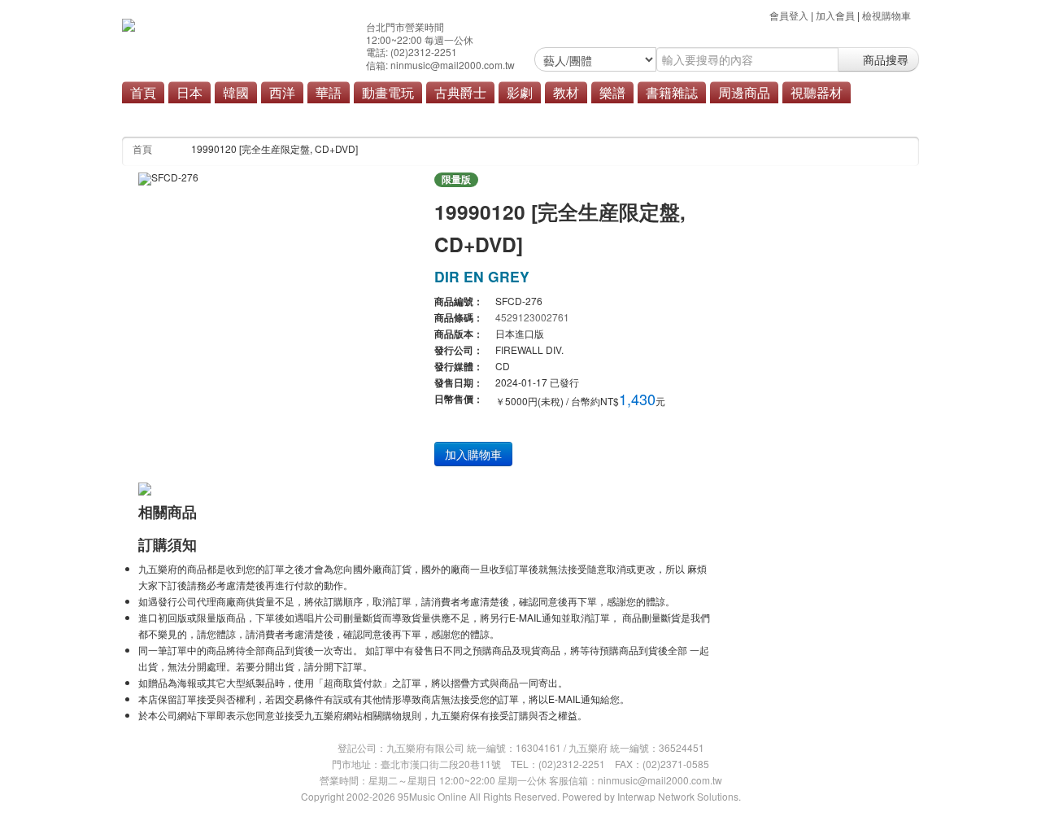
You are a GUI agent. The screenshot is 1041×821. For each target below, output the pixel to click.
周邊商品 (744, 92)
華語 (329, 92)
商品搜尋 (884, 59)
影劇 (520, 92)
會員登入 (788, 15)
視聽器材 (817, 92)
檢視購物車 (886, 15)
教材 (566, 92)
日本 (189, 92)
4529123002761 (532, 317)
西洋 (282, 92)
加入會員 (835, 15)
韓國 (236, 92)
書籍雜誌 (672, 92)
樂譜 (612, 92)
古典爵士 (460, 92)
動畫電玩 (388, 92)
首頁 (143, 92)
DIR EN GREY (481, 276)
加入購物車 (473, 454)
